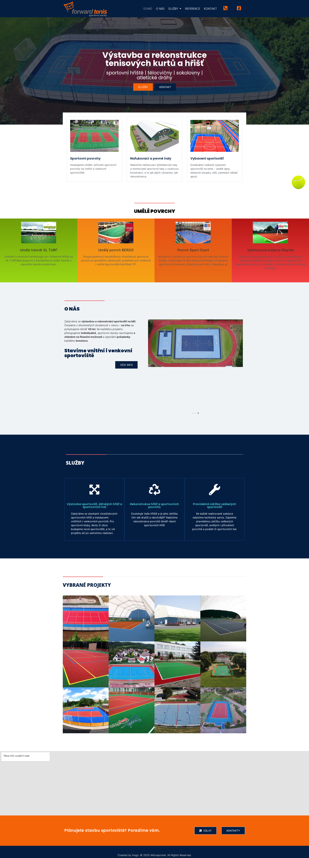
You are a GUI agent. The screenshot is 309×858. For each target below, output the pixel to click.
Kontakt (210, 9)
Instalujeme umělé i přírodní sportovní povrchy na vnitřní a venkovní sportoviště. (93, 168)
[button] (143, 87)
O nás (160, 9)
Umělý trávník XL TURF (38, 250)
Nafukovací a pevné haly (150, 158)
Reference (192, 9)
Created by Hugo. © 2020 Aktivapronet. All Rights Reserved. (155, 855)
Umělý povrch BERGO (116, 250)
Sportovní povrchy (85, 158)
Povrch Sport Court (193, 250)
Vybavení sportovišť (207, 158)
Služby (173, 9)
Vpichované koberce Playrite (270, 250)
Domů (147, 9)
